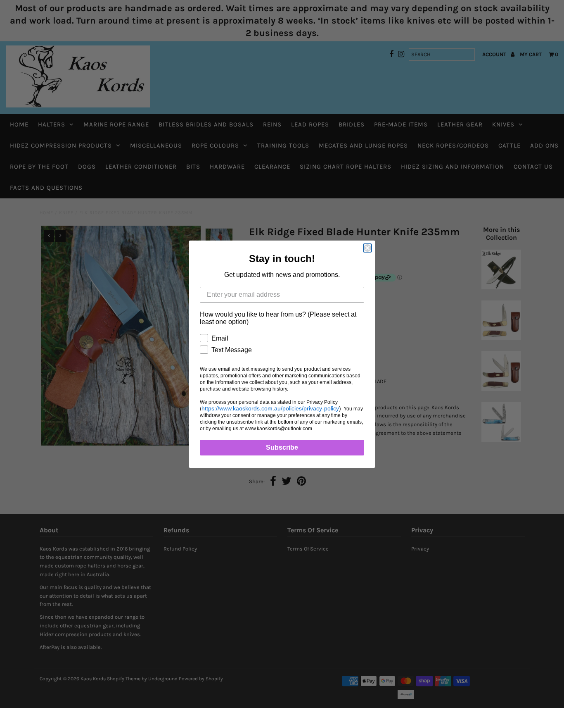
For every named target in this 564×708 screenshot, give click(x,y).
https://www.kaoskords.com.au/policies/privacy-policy (270, 408)
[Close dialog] (367, 248)
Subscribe (282, 447)
